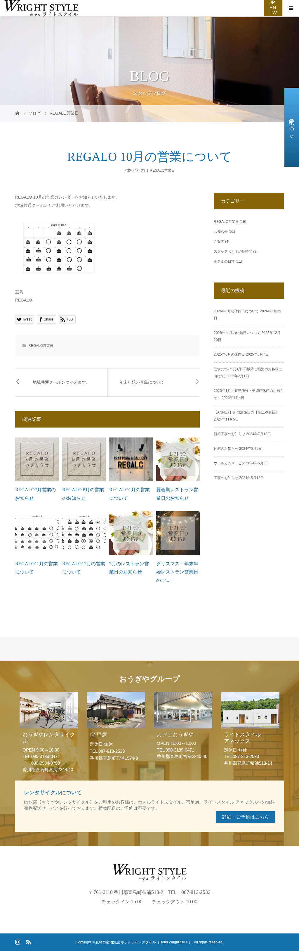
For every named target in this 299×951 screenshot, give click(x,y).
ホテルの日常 (224, 261)
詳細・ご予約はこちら (245, 816)
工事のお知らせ (226, 478)
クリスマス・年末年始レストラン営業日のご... (177, 572)
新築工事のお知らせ (229, 434)
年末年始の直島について (141, 382)
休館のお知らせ (226, 449)
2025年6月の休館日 (229, 354)
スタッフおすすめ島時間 (233, 251)
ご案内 (219, 242)
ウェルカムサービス (229, 463)
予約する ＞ (291, 127)
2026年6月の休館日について (236, 311)
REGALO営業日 (162, 170)
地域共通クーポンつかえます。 (61, 382)
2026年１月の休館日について (237, 333)
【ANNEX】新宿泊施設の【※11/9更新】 (246, 412)
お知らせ (221, 232)
